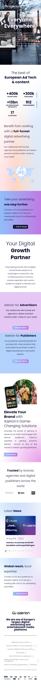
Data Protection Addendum (20, 656)
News (21, 538)
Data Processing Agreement (15, 665)
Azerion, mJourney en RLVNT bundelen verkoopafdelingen (20, 544)
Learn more (11, 454)
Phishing (33, 665)
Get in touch (21, 227)
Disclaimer (20, 653)
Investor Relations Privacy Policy (20, 649)
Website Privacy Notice (20, 642)
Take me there (20, 327)
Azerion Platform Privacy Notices (19, 646)
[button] (9, 550)
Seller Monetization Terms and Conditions (16, 660)
